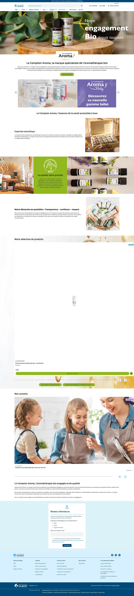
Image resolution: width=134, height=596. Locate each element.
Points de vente (114, 6)
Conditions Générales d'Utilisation (60, 592)
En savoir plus (67, 74)
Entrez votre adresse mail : (58, 530)
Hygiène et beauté (17, 569)
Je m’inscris (67, 545)
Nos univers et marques (105, 569)
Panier (103, 6)
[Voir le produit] (74, 300)
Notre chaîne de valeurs (105, 566)
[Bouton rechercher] (82, 6)
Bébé (14, 563)
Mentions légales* (60, 541)
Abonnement (82, 563)
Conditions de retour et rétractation (65, 569)
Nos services (82, 560)
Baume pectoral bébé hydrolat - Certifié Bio (29, 363)
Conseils (37, 560)
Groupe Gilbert (115, 585)
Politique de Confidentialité (47, 592)
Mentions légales (93, 592)
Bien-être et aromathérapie (41, 569)
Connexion (94, 6)
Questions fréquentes (62, 566)
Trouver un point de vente (51, 385)
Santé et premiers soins (40, 566)
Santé (14, 566)
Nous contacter (60, 563)
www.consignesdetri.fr (46, 590)
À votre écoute (61, 560)
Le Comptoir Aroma (19, 361)
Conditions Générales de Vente (74, 592)
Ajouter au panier (74, 373)
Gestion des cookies (61, 574)
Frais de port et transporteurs (64, 571)
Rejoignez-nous (33, 585)
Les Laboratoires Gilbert (107, 560)
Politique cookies (101, 592)
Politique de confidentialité (75, 540)
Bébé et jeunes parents (40, 563)
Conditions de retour (85, 592)
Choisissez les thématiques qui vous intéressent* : (64, 520)
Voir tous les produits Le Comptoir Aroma (77, 385)
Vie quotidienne (38, 574)
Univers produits (18, 560)
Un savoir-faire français (105, 563)
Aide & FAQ (116, 3)
